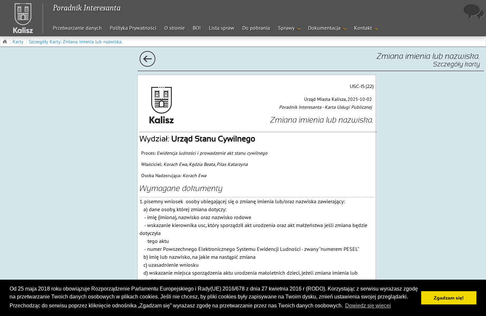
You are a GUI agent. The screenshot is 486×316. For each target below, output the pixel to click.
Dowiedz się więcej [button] (368, 305)
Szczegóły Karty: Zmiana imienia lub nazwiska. (75, 42)
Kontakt (363, 27)
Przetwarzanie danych (77, 27)
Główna (4, 41)
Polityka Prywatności (133, 27)
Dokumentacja (324, 27)
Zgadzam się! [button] (449, 297)
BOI (197, 27)
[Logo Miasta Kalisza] (19, 18)
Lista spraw (221, 27)
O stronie (174, 27)
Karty (18, 42)
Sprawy (286, 27)
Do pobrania (256, 27)
